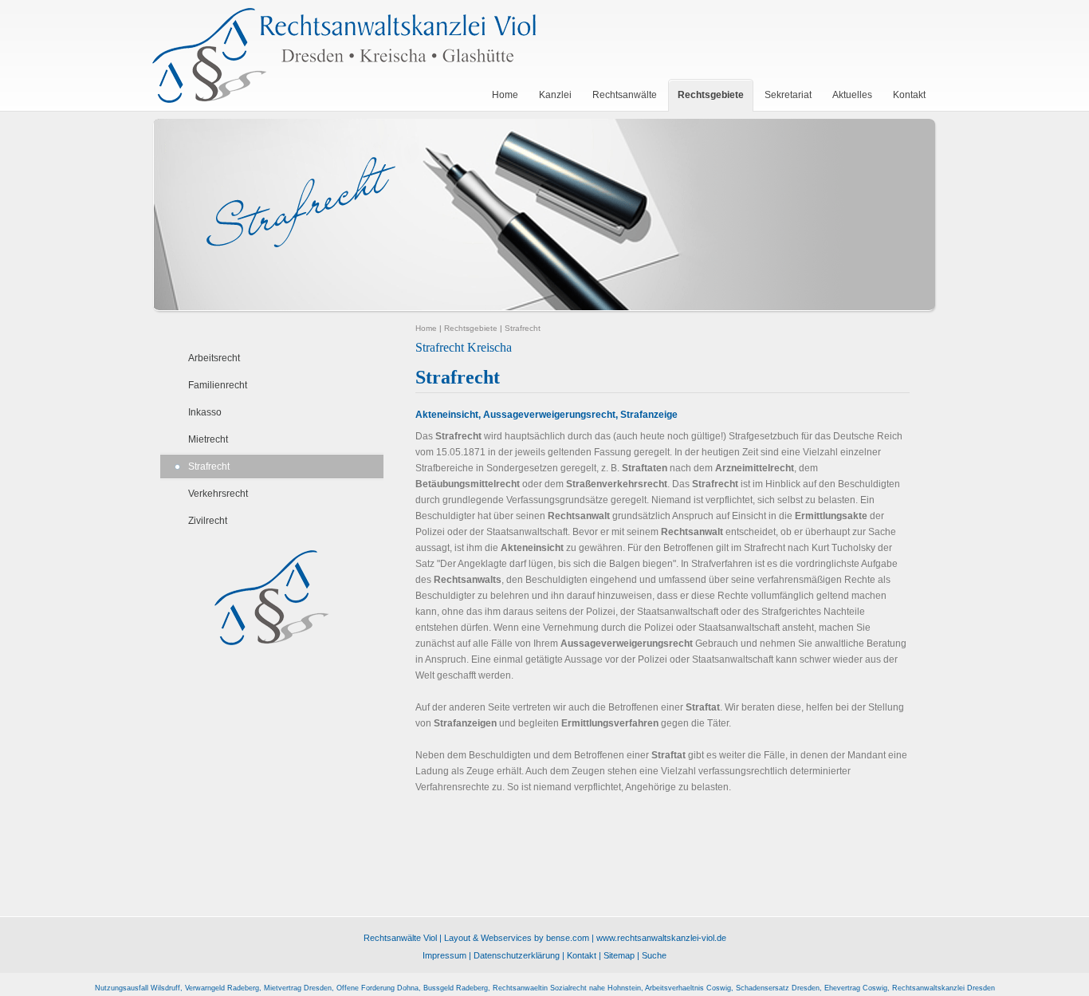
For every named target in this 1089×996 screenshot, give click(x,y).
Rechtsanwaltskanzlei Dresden (943, 988)
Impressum (444, 955)
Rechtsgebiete (470, 328)
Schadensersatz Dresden (778, 988)
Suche (654, 955)
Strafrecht (209, 466)
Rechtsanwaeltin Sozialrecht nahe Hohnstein (567, 988)
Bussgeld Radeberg (455, 988)
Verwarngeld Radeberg (222, 988)
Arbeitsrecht (214, 358)
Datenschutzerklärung (517, 955)
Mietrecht (208, 439)
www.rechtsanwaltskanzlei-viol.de (661, 938)
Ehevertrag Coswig (855, 988)
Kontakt (581, 955)
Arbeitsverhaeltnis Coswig (688, 988)
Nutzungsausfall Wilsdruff (137, 988)
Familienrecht (217, 385)
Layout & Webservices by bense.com (516, 938)
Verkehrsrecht (218, 493)
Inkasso (205, 412)
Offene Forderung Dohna (377, 988)
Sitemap (619, 955)
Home (426, 328)
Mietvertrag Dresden (298, 988)
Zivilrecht (207, 520)
